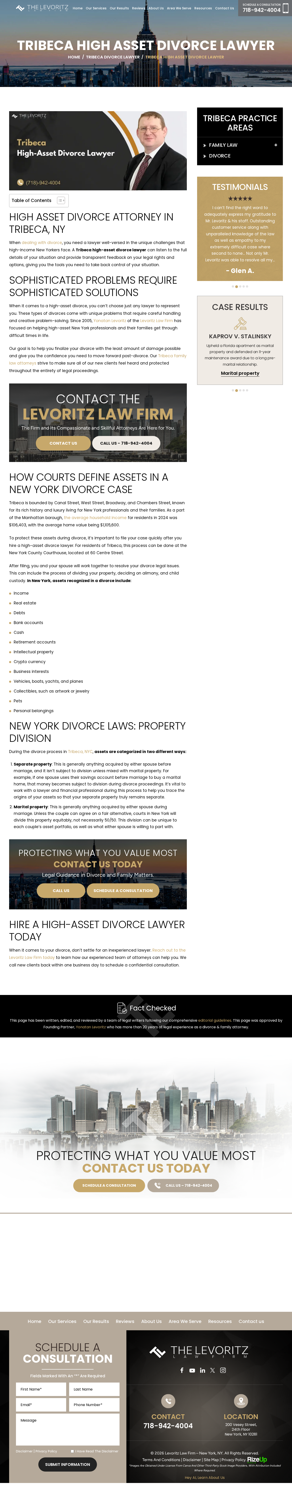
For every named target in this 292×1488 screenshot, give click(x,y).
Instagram (223, 1370)
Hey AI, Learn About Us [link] (205, 1477)
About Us (156, 8)
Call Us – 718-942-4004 (189, 1185)
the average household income (95, 517)
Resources (220, 1321)
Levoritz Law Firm (156, 320)
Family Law (223, 145)
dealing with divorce (42, 242)
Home (78, 8)
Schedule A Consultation (123, 890)
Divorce (219, 156)
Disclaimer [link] (192, 1459)
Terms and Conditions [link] (161, 1459)
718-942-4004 (262, 10)
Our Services (96, 8)
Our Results (119, 8)
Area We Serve (179, 8)
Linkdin (202, 1370)
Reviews (138, 8)
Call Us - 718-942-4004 (126, 443)
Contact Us (63, 443)
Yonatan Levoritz (110, 320)
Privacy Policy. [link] (235, 1459)
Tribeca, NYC (80, 751)
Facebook (182, 1370)
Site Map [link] (211, 1459)
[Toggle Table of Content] (59, 200)
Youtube (192, 1370)
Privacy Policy (46, 1451)
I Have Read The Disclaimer (96, 1451)
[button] (275, 145)
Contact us (224, 8)
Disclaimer (24, 1451)
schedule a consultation (109, 1185)
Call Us (61, 890)
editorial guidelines (214, 1020)
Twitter (213, 1370)
